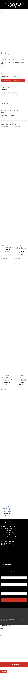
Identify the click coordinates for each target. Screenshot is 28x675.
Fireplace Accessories (11, 59)
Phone (2, 642)
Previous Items (4, 610)
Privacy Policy (4, 617)
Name (3, 574)
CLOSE (4, 672)
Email (3, 590)
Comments (3, 649)
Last (2, 587)
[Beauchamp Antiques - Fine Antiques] (14, 5)
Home (2, 59)
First (2, 581)
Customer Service (5, 614)
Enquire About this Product (13, 80)
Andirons (21, 59)
